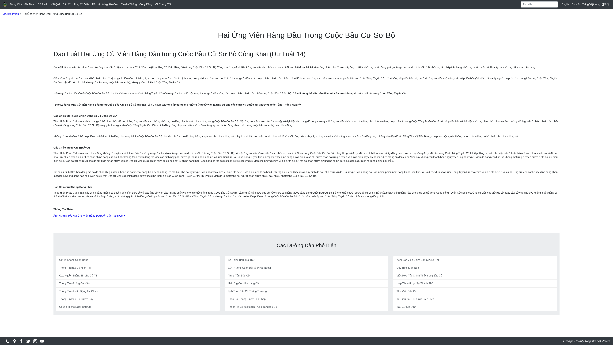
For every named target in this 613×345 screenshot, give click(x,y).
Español (576, 4)
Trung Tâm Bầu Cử (239, 275)
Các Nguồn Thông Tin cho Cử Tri (78, 275)
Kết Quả (55, 4)
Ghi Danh (29, 4)
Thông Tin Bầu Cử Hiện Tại (75, 267)
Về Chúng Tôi (163, 4)
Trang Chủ (16, 4)
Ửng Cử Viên (82, 4)
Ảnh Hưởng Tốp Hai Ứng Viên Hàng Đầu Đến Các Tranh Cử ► (89, 215)
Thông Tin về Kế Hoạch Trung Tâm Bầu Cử (252, 307)
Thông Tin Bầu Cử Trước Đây (76, 299)
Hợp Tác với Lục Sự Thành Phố (415, 283)
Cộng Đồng (145, 4)
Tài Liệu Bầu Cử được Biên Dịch (415, 299)
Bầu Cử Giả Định (406, 307)
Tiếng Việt (588, 4)
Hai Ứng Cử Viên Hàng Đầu (244, 283)
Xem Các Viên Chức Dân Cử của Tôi (418, 260)
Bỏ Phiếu (43, 4)
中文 (597, 4)
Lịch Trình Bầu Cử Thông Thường (247, 291)
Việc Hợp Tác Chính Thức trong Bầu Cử (420, 275)
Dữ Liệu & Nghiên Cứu (105, 4)
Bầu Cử (67, 4)
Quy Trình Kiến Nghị (408, 267)
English (566, 4)
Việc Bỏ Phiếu (11, 14)
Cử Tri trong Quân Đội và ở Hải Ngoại (249, 267)
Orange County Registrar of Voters (586, 341)
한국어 (605, 4)
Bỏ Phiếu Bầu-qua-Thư (241, 260)
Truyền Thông (129, 4)
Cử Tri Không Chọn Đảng (73, 260)
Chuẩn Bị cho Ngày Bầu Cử (75, 307)
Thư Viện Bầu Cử (407, 291)
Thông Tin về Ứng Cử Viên (74, 283)
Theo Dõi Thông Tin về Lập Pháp (247, 299)
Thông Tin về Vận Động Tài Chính (78, 291)
